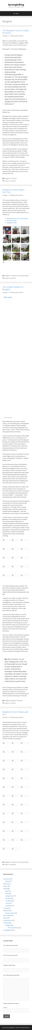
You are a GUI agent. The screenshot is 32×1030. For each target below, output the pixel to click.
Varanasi (8, 906)
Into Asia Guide (12, 220)
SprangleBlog (16, 4)
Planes (5, 918)
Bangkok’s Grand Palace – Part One (14, 190)
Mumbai (8, 898)
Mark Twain (7, 915)
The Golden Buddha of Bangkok (12, 288)
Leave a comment (10, 181)
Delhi (7, 893)
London (5, 908)
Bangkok (7, 178)
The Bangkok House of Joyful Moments (15, 31)
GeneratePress (25, 1027)
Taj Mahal (8, 901)
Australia (6, 879)
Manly (7, 881)
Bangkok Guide (12, 223)
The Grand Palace (23, 276)
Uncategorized (8, 930)
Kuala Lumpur (10, 913)
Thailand (14, 178)
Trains (7, 903)
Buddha (13, 700)
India (5, 889)
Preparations (7, 920)
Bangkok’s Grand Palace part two (15, 713)
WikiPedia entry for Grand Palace (17, 218)
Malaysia (6, 910)
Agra (7, 891)
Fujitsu (5, 886)
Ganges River (9, 896)
